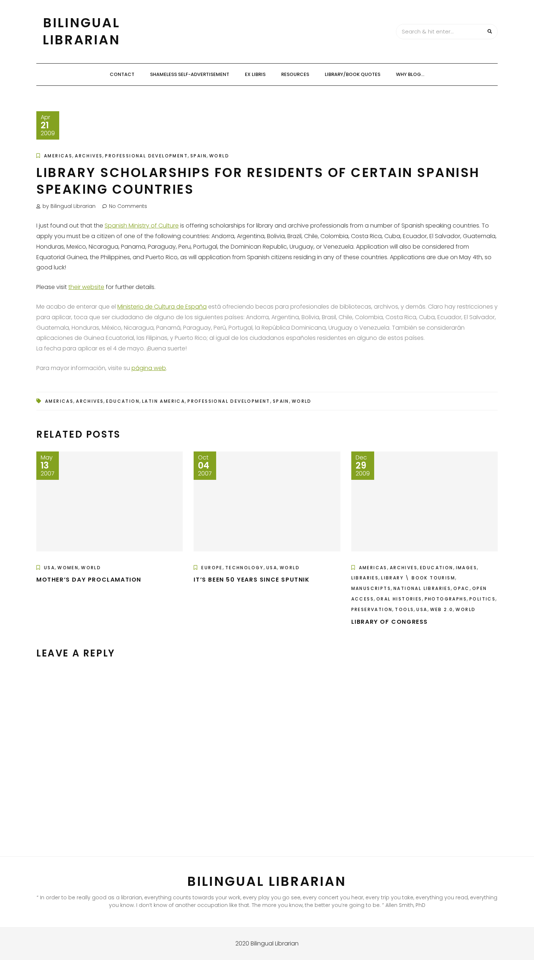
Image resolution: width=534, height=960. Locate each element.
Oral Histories (399, 599)
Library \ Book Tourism (418, 578)
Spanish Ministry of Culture (142, 225)
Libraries (365, 578)
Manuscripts (371, 588)
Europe (211, 568)
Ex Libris (255, 74)
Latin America (163, 401)
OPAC (461, 588)
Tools (404, 609)
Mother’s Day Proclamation (88, 579)
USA (49, 568)
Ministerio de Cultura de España (162, 306)
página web (149, 368)
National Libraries (422, 588)
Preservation (372, 609)
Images (466, 568)
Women (67, 568)
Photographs (446, 599)
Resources (295, 74)
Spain (198, 156)
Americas (58, 156)
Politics (482, 599)
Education (122, 401)
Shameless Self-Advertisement (189, 74)
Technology (244, 568)
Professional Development (146, 156)
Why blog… (410, 74)
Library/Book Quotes (352, 74)
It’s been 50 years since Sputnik (252, 579)
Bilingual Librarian (81, 31)
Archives (88, 156)
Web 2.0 (441, 609)
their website (86, 287)
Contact (122, 74)
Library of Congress (389, 622)
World (219, 156)
